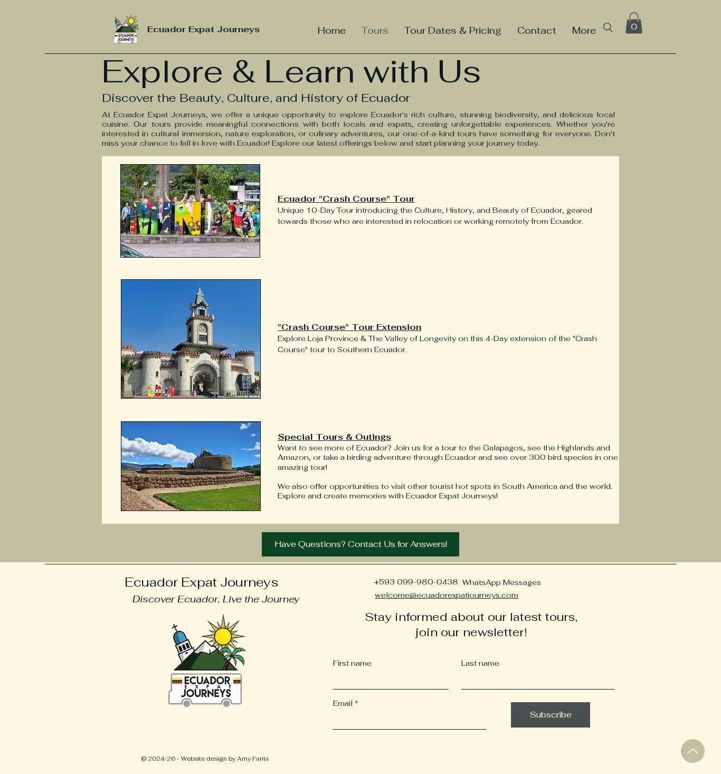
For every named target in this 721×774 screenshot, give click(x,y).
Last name (480, 663)
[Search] (608, 27)
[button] (634, 23)
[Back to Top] (692, 751)
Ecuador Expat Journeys (203, 29)
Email (343, 703)
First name (352, 663)
